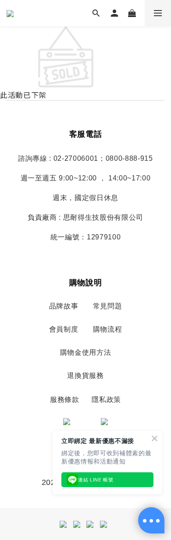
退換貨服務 (85, 375)
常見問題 (107, 306)
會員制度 (63, 329)
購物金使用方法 (85, 352)
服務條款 (64, 399)
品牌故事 (63, 306)
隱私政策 (106, 399)
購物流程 (107, 329)
